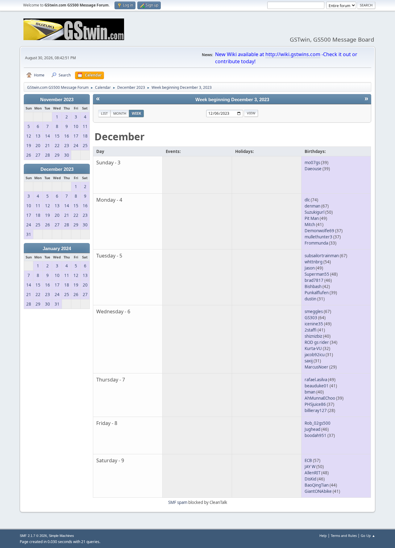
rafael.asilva (316, 379)
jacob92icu (315, 354)
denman (312, 206)
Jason (310, 268)
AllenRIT (312, 473)
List (104, 113)
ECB (308, 460)
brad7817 (314, 280)
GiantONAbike (318, 491)
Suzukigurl (314, 212)
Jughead (312, 429)
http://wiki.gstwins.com (292, 54)
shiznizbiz (313, 336)
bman (310, 392)
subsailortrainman (322, 255)
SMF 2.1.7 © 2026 (33, 536)
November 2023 (56, 99)
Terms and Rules (344, 535)
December (119, 136)
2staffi (311, 330)
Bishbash (313, 286)
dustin (310, 299)
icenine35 (314, 324)
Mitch (310, 224)
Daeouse (313, 168)
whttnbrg (313, 262)
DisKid (310, 479)
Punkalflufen (317, 292)
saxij (309, 361)
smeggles (314, 311)
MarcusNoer (316, 367)
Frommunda (316, 243)
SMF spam (177, 502)
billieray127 (316, 410)
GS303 (311, 317)
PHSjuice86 (315, 404)
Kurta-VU (313, 348)
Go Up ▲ (368, 535)
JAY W (310, 466)
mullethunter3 (318, 237)
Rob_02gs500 (318, 423)
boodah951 (315, 435)
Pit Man (312, 218)
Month (119, 113)
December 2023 (56, 169)
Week (136, 113)
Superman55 (317, 274)
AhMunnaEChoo (320, 398)
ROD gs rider (317, 342)
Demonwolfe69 (319, 230)
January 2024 (57, 248)
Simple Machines (61, 536)
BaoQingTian (317, 485)
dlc (307, 200)
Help (323, 535)
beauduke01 (317, 386)
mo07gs (312, 162)
